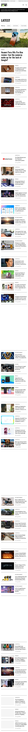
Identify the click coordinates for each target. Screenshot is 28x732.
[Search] (26, 5)
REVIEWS (15, 25)
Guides (16, 364)
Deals (16, 375)
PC (15, 294)
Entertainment (18, 217)
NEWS (8, 25)
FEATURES (24, 25)
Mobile (2, 49)
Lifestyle (17, 77)
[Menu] (23, 5)
